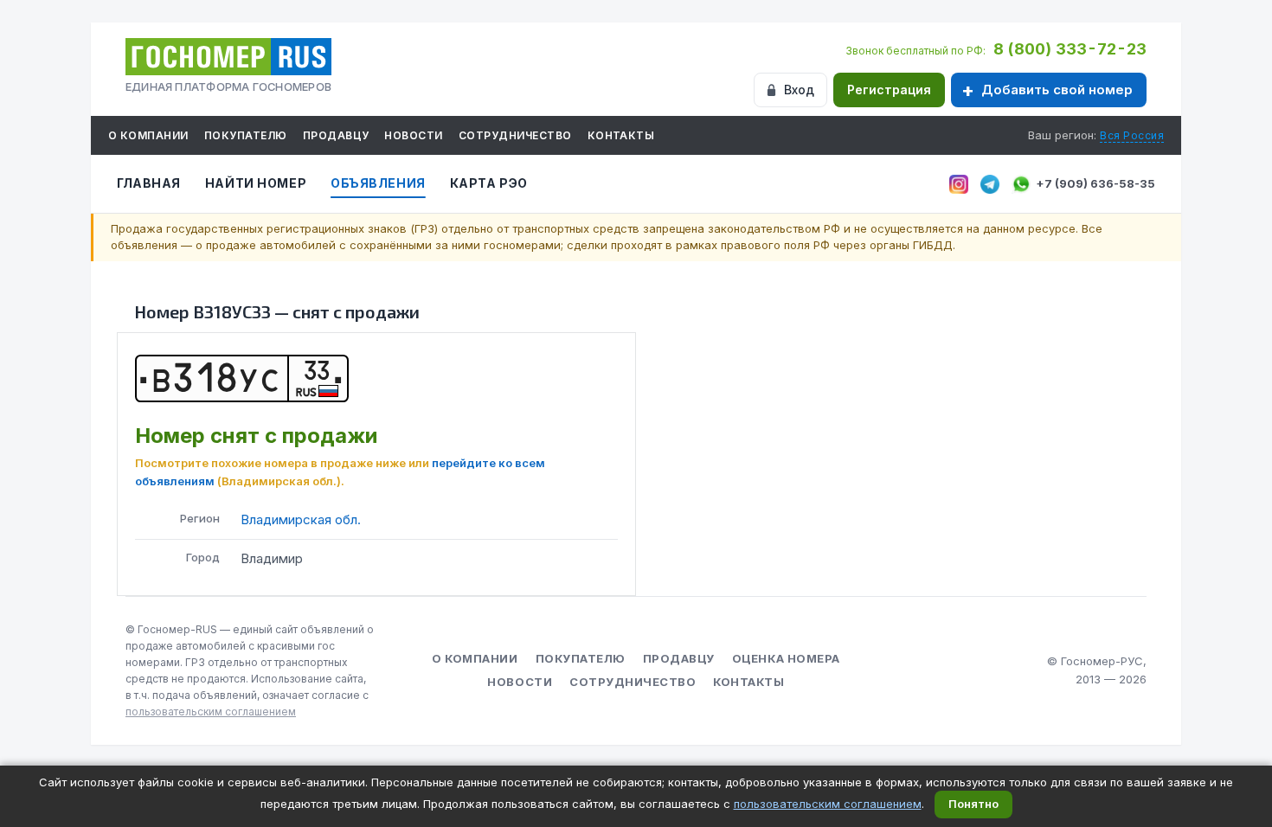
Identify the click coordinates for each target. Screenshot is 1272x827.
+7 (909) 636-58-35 (1095, 183)
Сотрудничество (515, 135)
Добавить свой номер (1057, 89)
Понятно (973, 804)
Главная (149, 183)
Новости (413, 135)
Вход (799, 89)
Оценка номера (786, 658)
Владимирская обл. (301, 519)
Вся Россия (1132, 135)
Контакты (621, 135)
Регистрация (889, 89)
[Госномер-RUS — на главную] (228, 56)
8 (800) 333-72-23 (1070, 49)
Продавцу (336, 135)
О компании (148, 135)
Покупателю (245, 135)
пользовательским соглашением (210, 711)
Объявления (378, 183)
